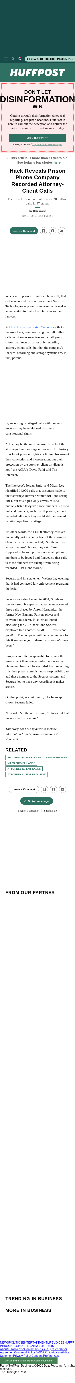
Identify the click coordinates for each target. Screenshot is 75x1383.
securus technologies (24, 757)
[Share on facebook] (52, 230)
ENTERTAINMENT (34, 1342)
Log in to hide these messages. (47, 144)
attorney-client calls (24, 768)
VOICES (59, 1342)
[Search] (20, 59)
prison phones (56, 757)
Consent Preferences (45, 1355)
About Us (6, 1349)
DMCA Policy (44, 1352)
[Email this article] (61, 230)
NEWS (4, 1342)
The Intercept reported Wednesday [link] (33, 327)
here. (58, 162)
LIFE (50, 1342)
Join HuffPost (37, 138)
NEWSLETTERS (43, 1345)
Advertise (18, 1349)
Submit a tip (50, 810)
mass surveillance (21, 763)
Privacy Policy (22, 1355)
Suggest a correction (28, 810)
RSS (42, 1349)
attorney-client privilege (26, 774)
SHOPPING (24, 1345)
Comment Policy (24, 1352)
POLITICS (15, 1342)
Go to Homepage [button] (38, 801)
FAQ (48, 1349)
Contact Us (31, 1349)
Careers (56, 1349)
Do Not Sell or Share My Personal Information (29, 1360)
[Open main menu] (6, 59)
